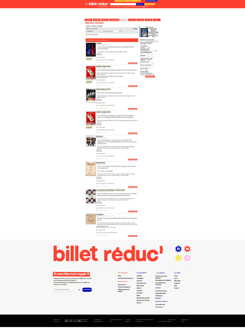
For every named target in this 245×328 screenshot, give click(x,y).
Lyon (97, 54)
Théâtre (139, 276)
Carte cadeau (136, 1)
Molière (158, 298)
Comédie (140, 278)
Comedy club (141, 283)
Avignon (177, 283)
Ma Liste (145, 6)
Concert (140, 291)
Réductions (126, 1)
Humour (139, 281)
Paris (176, 276)
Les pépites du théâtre (163, 280)
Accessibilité (162, 321)
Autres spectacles (143, 300)
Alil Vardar (159, 296)
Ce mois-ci (159, 307)
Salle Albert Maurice (102, 226)
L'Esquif (98, 53)
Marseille (177, 281)
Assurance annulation (125, 278)
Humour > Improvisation (101, 44)
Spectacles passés (143, 298)
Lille (175, 286)
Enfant (139, 288)
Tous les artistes (161, 291)
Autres (139, 303)
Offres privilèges (149, 4)
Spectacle (140, 286)
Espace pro (122, 285)
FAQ (119, 276)
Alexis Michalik (160, 293)
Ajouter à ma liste (102, 62)
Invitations (118, 1)
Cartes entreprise (124, 287)
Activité (139, 293)
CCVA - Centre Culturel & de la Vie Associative (109, 76)
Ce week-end (160, 304)
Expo (138, 295)
